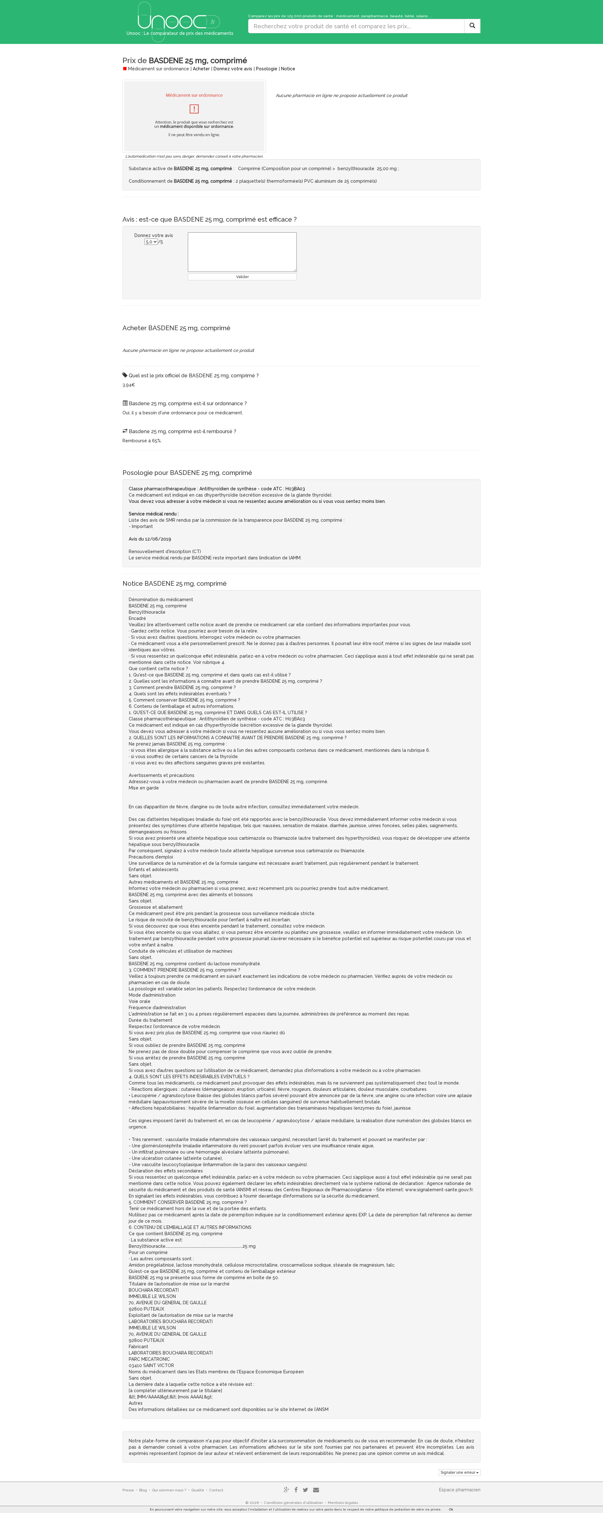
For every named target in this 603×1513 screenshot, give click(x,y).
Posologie (266, 68)
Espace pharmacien (460, 1489)
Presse (128, 1490)
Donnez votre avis (233, 68)
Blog (143, 1490)
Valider (242, 277)
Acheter (201, 68)
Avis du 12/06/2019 (150, 538)
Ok (451, 1509)
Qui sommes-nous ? (169, 1490)
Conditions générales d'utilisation (293, 1502)
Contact (216, 1490)
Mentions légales (343, 1502)
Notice (288, 68)
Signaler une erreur (458, 1472)
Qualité (197, 1490)
